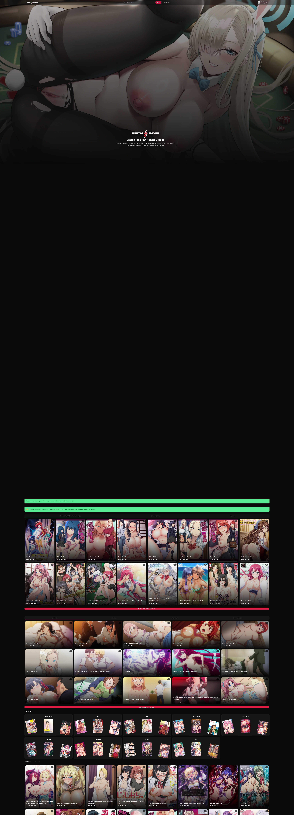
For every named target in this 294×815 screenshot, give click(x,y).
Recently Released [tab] (155, 515)
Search (158, 2)
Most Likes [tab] (114, 618)
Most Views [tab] (54, 618)
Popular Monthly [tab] (238, 618)
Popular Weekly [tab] (175, 618)
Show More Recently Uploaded (147, 608)
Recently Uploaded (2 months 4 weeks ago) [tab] (70, 515)
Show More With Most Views (147, 707)
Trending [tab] (232, 515)
